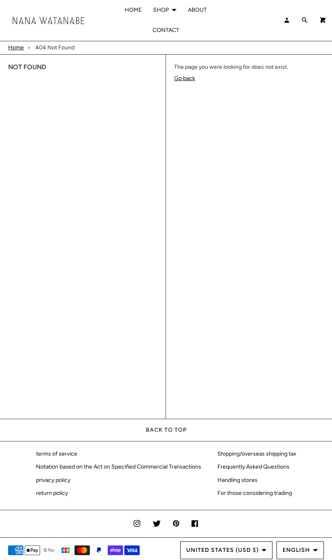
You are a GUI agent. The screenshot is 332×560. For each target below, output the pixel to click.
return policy (52, 493)
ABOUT (197, 9)
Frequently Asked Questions (253, 466)
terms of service (56, 453)
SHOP (161, 9)
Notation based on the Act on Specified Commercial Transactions (118, 466)
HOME (133, 9)
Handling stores (237, 480)
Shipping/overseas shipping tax (256, 453)
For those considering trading (254, 493)
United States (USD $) (222, 550)
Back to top (166, 429)
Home (16, 47)
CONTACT (166, 30)
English (296, 550)
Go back (184, 78)
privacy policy (53, 480)
